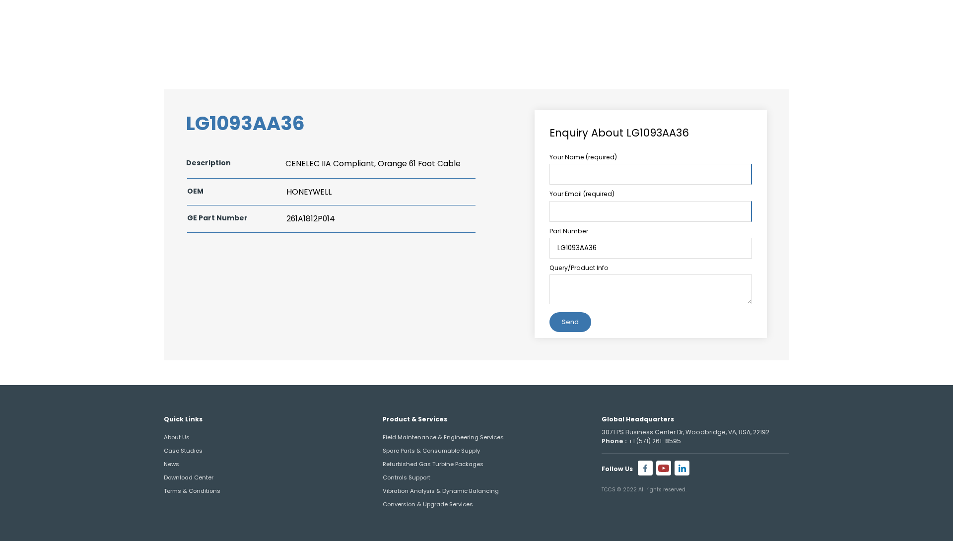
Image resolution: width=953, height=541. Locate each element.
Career (890, 19)
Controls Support (406, 477)
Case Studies (183, 451)
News (171, 464)
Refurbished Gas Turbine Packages (433, 464)
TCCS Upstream (775, 47)
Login (926, 19)
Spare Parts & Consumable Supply (431, 451)
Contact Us (870, 47)
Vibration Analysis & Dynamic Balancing (441, 491)
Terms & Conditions (192, 491)
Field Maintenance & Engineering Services (443, 437)
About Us (599, 47)
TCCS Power (680, 47)
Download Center (188, 477)
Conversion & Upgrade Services (428, 504)
